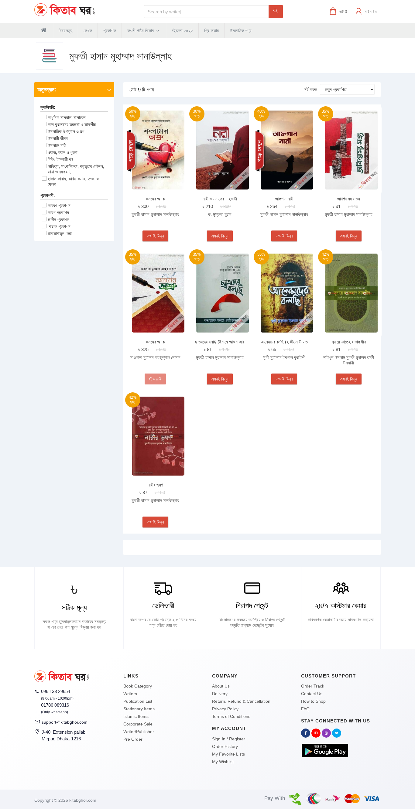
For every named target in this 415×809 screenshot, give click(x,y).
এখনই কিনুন (155, 236)
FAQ (305, 708)
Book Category (137, 686)
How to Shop (313, 701)
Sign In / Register (228, 738)
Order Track (312, 686)
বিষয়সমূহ (65, 30)
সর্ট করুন (310, 89)
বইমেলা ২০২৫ (182, 30)
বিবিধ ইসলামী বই (60, 159)
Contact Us (311, 693)
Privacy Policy (225, 708)
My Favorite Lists (228, 754)
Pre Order (132, 739)
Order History (225, 746)
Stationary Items (139, 708)
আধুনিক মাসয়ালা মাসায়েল (67, 117)
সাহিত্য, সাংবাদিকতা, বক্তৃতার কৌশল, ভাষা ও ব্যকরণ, (76, 169)
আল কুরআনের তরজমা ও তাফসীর (72, 124)
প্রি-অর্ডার (211, 30)
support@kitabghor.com (64, 722)
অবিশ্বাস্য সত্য (348, 198)
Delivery (220, 693)
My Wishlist (223, 761)
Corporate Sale (138, 724)
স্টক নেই (155, 379)
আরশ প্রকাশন (58, 212)
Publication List (137, 701)
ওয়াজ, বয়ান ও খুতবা (62, 152)
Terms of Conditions (231, 716)
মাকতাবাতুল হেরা (60, 233)
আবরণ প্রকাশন (59, 205)
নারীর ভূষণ (155, 484)
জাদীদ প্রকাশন (58, 219)
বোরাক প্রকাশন (59, 226)
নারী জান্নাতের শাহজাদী (220, 198)
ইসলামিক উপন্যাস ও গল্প (66, 131)
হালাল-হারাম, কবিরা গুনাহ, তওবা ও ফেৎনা (73, 181)
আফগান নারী (284, 198)
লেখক (88, 30)
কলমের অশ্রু (155, 198)
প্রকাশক (109, 30)
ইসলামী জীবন (58, 138)
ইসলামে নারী (57, 145)
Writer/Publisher (138, 731)
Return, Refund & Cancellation (241, 701)
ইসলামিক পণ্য (241, 30)
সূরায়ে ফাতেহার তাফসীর (348, 341)
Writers (130, 693)
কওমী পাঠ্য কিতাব (141, 30)
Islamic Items (136, 716)
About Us (221, 686)
